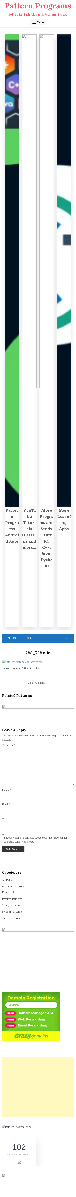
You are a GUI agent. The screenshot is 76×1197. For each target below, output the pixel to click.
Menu (40, 22)
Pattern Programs (38, 6)
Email (6, 805)
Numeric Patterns (12, 893)
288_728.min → (38, 683)
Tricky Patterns (11, 918)
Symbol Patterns (12, 912)
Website (7, 819)
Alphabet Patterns (13, 886)
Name (6, 790)
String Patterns (11, 905)
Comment (8, 746)
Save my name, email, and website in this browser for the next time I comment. (35, 840)
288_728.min (38, 652)
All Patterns (9, 880)
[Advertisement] (38, 1087)
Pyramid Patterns (12, 899)
